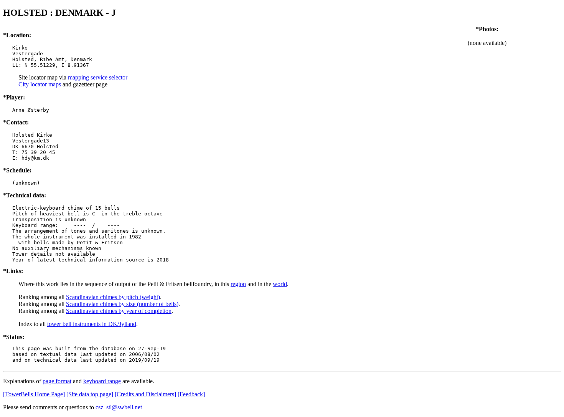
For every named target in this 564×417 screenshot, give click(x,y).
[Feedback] (191, 394)
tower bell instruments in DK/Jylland (91, 324)
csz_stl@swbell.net (119, 407)
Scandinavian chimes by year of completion (119, 311)
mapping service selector (97, 77)
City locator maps (39, 84)
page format (57, 381)
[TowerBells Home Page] (34, 394)
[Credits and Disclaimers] (145, 394)
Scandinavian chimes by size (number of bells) (122, 304)
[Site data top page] (89, 394)
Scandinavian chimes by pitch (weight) (113, 297)
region (238, 284)
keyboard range (102, 381)
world (280, 284)
